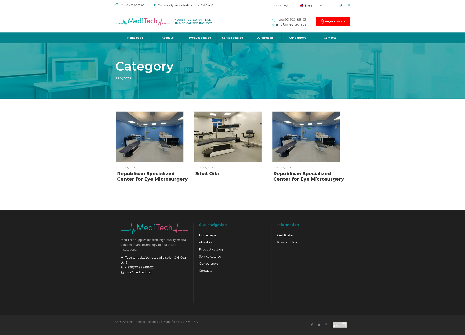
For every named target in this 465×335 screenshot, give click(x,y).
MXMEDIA (190, 322)
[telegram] (340, 5)
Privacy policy (280, 5)
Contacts (330, 37)
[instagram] (348, 5)
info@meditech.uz (291, 24)
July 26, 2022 (127, 167)
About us (168, 37)
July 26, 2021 (283, 167)
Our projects (265, 37)
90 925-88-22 (291, 20)
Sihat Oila (207, 173)
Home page (135, 37)
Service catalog (232, 37)
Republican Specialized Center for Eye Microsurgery (152, 176)
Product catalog (200, 37)
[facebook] (334, 5)
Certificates (285, 235)
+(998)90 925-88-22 (139, 267)
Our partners (297, 37)
